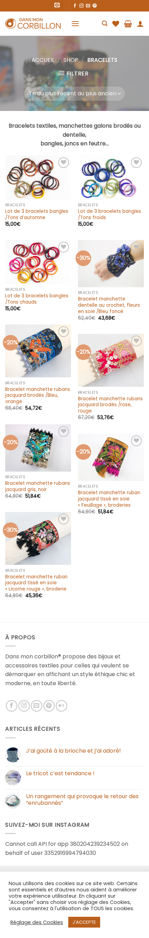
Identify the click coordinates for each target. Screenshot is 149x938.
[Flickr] (61, 706)
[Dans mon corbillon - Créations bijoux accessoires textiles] (33, 23)
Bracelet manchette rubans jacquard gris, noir (37, 486)
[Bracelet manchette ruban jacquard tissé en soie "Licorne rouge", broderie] (38, 538)
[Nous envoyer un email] (88, 5)
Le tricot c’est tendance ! (60, 773)
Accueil (43, 60)
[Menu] (75, 23)
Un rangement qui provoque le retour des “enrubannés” (82, 799)
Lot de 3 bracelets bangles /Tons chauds (36, 299)
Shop (70, 60)
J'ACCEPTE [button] (84, 922)
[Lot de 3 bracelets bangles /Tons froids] (111, 177)
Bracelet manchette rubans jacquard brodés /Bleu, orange (37, 395)
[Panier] (128, 23)
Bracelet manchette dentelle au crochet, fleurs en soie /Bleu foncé (109, 305)
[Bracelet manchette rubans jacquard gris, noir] (38, 448)
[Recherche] (104, 23)
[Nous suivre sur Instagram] (81, 5)
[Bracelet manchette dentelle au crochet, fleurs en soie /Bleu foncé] (111, 263)
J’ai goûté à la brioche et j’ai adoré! (73, 750)
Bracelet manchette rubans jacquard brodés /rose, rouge (110, 405)
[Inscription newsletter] (57, 5)
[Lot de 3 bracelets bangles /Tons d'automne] (38, 177)
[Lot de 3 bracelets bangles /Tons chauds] (38, 262)
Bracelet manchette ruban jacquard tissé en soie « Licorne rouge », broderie (36, 583)
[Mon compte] (140, 23)
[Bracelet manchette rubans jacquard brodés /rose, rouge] (111, 360)
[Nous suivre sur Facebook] (75, 5)
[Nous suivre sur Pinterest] (95, 5)
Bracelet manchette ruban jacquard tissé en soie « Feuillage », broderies (109, 499)
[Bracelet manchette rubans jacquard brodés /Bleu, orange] (38, 350)
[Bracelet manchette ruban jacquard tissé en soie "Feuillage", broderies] (111, 457)
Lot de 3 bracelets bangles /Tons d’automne (36, 214)
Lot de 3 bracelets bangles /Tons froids (109, 214)
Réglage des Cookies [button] (36, 922)
